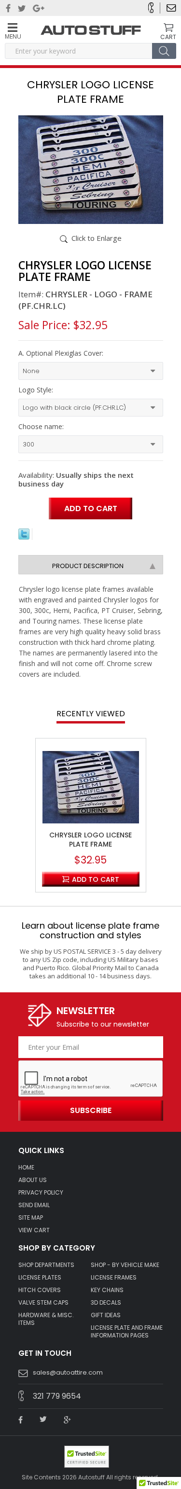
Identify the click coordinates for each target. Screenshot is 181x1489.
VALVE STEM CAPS (43, 1303)
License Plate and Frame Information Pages (127, 1331)
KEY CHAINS (107, 1290)
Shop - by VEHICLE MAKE (125, 1265)
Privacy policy (40, 1193)
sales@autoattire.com (68, 1372)
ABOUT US (32, 1180)
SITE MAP (30, 1218)
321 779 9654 (57, 1396)
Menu (12, 36)
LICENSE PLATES (39, 1277)
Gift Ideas (106, 1315)
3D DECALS (106, 1303)
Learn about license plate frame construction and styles (90, 930)
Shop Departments (46, 1265)
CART (168, 37)
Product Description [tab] (88, 566)
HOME (26, 1167)
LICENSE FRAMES (114, 1277)
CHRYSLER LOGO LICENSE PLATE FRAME (90, 840)
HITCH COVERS (39, 1290)
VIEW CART (34, 1230)
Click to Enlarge (96, 238)
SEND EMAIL (34, 1205)
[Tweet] (23, 537)
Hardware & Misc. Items (46, 1319)
